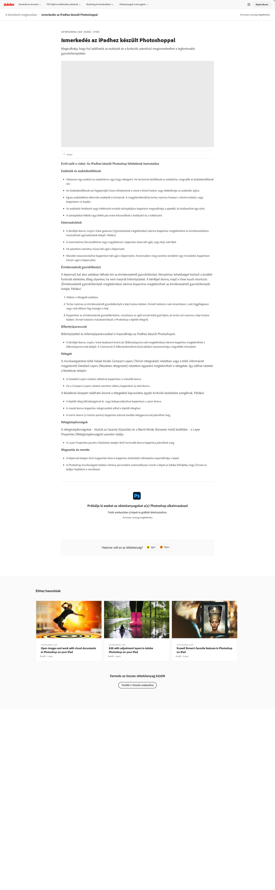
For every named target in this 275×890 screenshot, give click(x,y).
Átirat (70, 154)
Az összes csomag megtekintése (255, 14)
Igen (153, 547)
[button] (248, 4)
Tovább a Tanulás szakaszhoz (137, 685)
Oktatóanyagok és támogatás (132, 4)
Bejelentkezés (262, 4)
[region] (69, 631)
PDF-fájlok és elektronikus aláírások (62, 4)
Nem (166, 547)
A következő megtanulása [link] (21, 15)
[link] (21, 14)
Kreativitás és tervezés (28, 4)
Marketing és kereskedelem (98, 4)
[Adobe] (8, 4)
